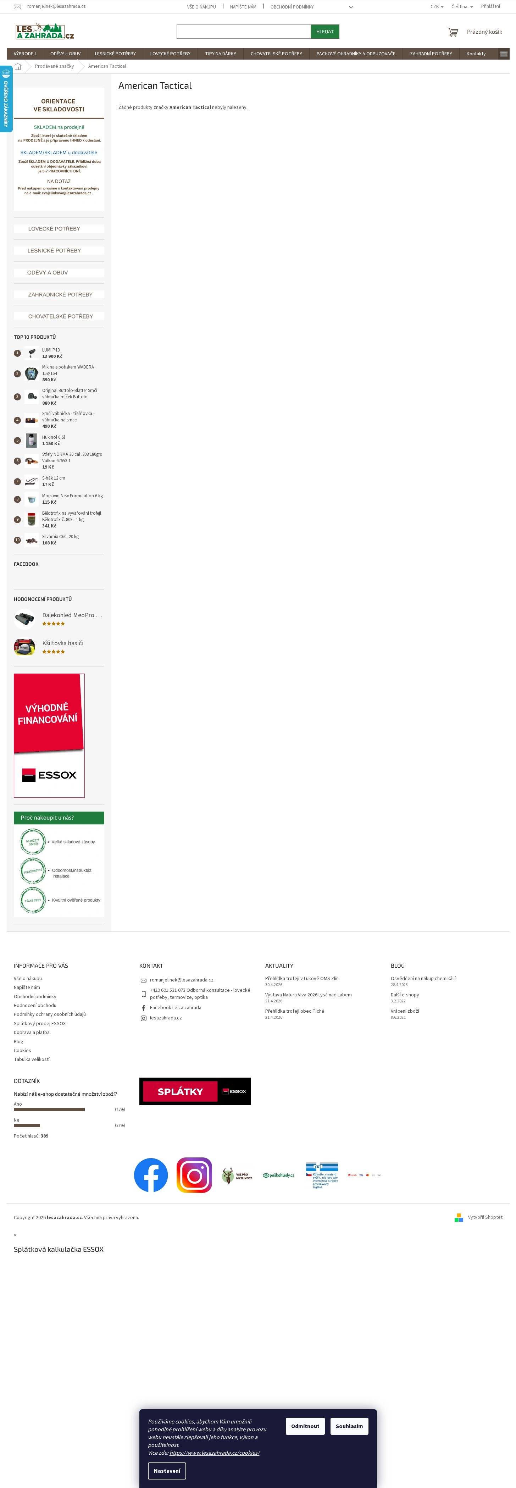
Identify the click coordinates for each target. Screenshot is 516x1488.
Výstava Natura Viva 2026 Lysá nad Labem (308, 995)
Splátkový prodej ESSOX (40, 1023)
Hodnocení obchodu (35, 1005)
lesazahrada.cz (166, 1018)
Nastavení (167, 1471)
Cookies (22, 1050)
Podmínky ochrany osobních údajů (50, 1014)
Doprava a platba (32, 1032)
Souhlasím (349, 1426)
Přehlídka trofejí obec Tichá (294, 1011)
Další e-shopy (405, 995)
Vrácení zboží (405, 1011)
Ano (18, 1104)
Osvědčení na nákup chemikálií (423, 978)
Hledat (325, 31)
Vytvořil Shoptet (485, 1217)
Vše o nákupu (201, 7)
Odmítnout (305, 1426)
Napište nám (243, 7)
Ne (17, 1120)
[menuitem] (25, 54)
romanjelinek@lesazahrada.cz (181, 980)
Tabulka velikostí (32, 1059)
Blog (18, 1041)
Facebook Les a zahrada (175, 1007)
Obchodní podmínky (292, 7)
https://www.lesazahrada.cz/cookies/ (215, 1453)
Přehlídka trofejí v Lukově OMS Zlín (302, 978)
